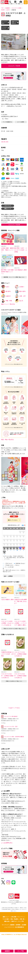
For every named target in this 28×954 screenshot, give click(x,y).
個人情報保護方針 (19, 927)
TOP (2, 8)
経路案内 (7, 951)
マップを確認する (7, 122)
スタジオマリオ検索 (16, 8)
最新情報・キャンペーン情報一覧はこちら (14, 277)
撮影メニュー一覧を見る (8, 304)
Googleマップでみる (14, 707)
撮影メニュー (6, 916)
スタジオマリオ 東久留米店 (10, 716)
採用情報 (18, 924)
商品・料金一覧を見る (7, 439)
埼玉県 (3, 9)
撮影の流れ (7, 921)
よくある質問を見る (6, 842)
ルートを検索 (20, 122)
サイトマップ (5, 924)
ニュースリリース (9, 927)
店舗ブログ (14, 921)
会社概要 (24, 924)
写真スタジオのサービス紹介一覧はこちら (14, 628)
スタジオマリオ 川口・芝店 (10, 726)
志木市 (8, 9)
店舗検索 (7, 8)
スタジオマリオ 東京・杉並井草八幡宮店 (14, 736)
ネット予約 (21, 951)
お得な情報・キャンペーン (17, 916)
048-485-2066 (4, 141)
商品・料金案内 (14, 919)
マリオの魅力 (6, 919)
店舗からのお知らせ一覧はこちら (14, 681)
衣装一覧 (22, 919)
